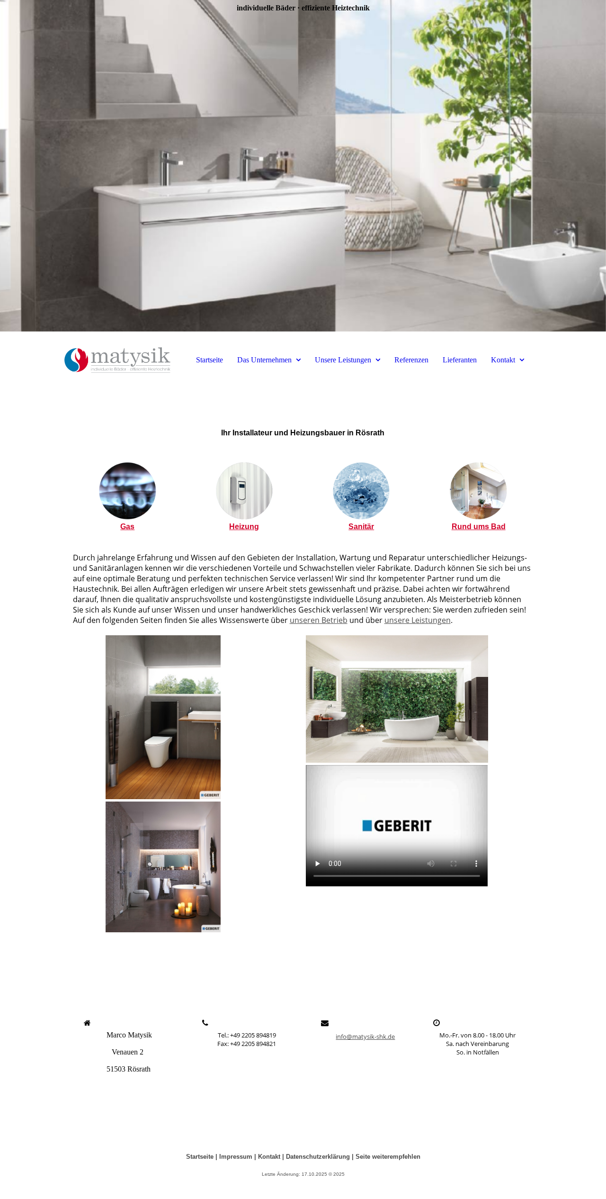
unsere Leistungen (417, 620)
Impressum (235, 1156)
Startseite (209, 360)
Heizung (244, 527)
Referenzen (411, 360)
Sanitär (361, 527)
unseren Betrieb (319, 620)
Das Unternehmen (264, 360)
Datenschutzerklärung (318, 1156)
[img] (303, 166)
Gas (127, 527)
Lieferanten (460, 360)
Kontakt (503, 360)
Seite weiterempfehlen (388, 1156)
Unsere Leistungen (343, 360)
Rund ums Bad (479, 527)
